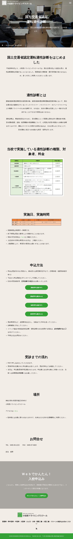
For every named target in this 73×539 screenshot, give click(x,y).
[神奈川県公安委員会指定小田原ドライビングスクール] (21, 2)
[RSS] (36, 529)
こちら (22, 237)
